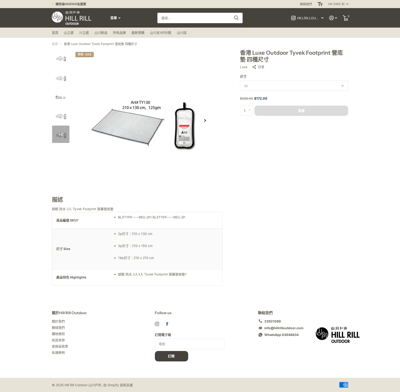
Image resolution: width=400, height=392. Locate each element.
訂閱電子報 (163, 335)
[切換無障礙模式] (320, 4)
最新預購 (137, 33)
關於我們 (58, 321)
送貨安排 (58, 340)
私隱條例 (58, 352)
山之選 (69, 33)
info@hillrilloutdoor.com (283, 328)
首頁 (55, 33)
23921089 (272, 321)
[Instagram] (157, 324)
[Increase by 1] (251, 107)
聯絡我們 (306, 4)
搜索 (236, 18)
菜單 (114, 18)
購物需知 (58, 334)
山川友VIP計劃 (160, 33)
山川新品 (100, 33)
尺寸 (243, 76)
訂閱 (171, 356)
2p (246, 86)
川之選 (84, 33)
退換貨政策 (60, 346)
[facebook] (167, 324)
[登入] (333, 18)
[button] (205, 120)
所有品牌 (119, 33)
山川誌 (182, 33)
